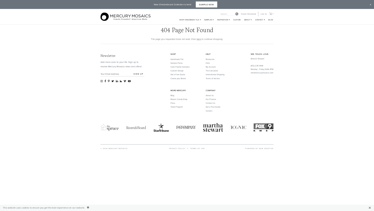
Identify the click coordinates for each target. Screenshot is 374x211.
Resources (210, 59)
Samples (208, 20)
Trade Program (248, 14)
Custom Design (177, 70)
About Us (210, 95)
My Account (211, 66)
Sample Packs (176, 63)
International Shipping (215, 74)
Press (172, 103)
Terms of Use (197, 148)
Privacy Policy (177, 148)
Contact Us (210, 103)
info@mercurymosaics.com (262, 72)
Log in (263, 14)
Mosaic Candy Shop (178, 99)
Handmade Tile (176, 59)
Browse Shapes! (257, 58)
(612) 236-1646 (257, 65)
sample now (206, 4)
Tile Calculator (212, 70)
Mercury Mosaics (118, 148)
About (247, 20)
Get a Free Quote (177, 74)
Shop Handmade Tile (189, 20)
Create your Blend (178, 78)
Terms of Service (213, 78)
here (198, 39)
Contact (259, 20)
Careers (209, 110)
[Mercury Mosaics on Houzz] (121, 81)
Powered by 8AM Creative (259, 148)
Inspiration (223, 20)
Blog (270, 20)
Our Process (211, 99)
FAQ (208, 63)
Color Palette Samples (180, 66)
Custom (237, 20)
